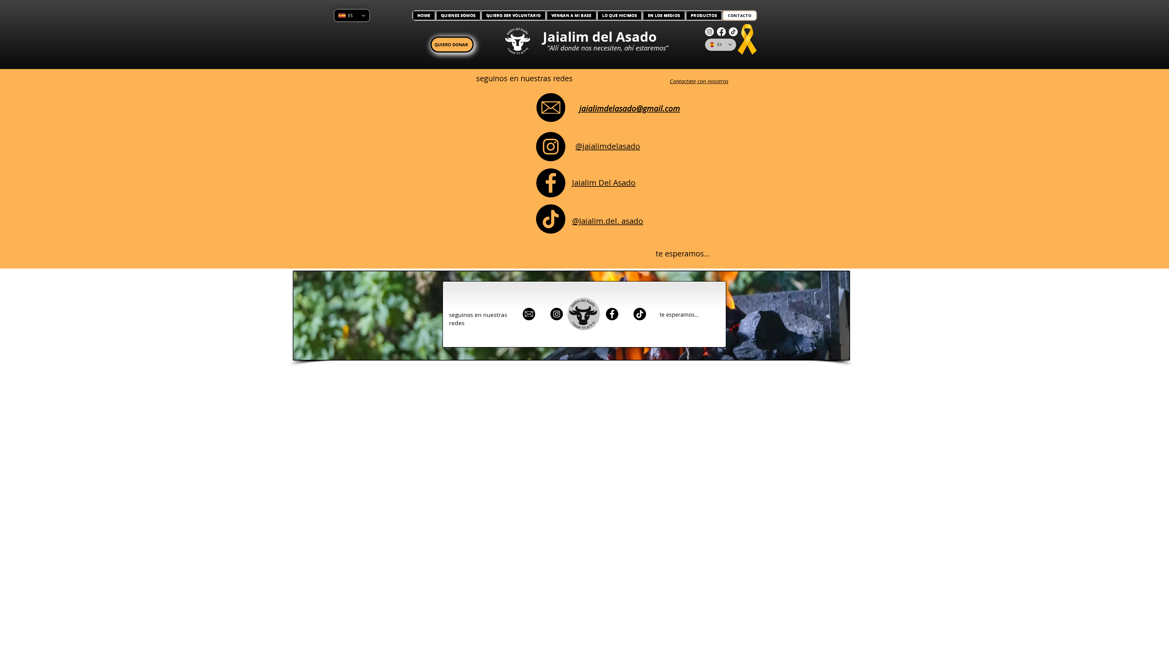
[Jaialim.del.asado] (550, 219)
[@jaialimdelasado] (550, 146)
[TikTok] (733, 31)
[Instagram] (709, 31)
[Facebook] (721, 31)
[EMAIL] (529, 314)
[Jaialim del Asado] (550, 182)
